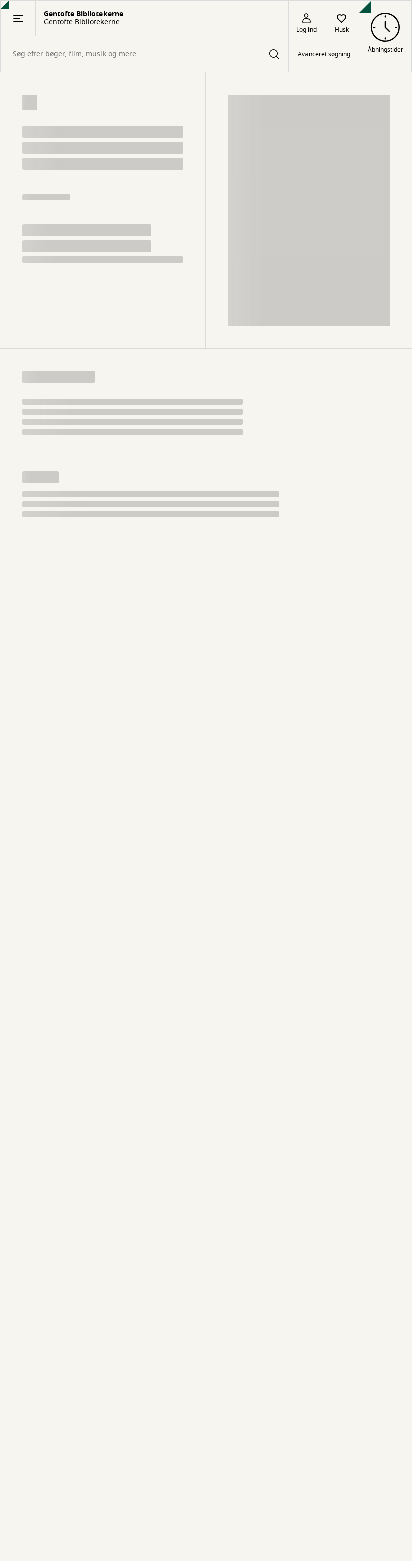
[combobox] (144, 54)
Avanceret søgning (324, 54)
